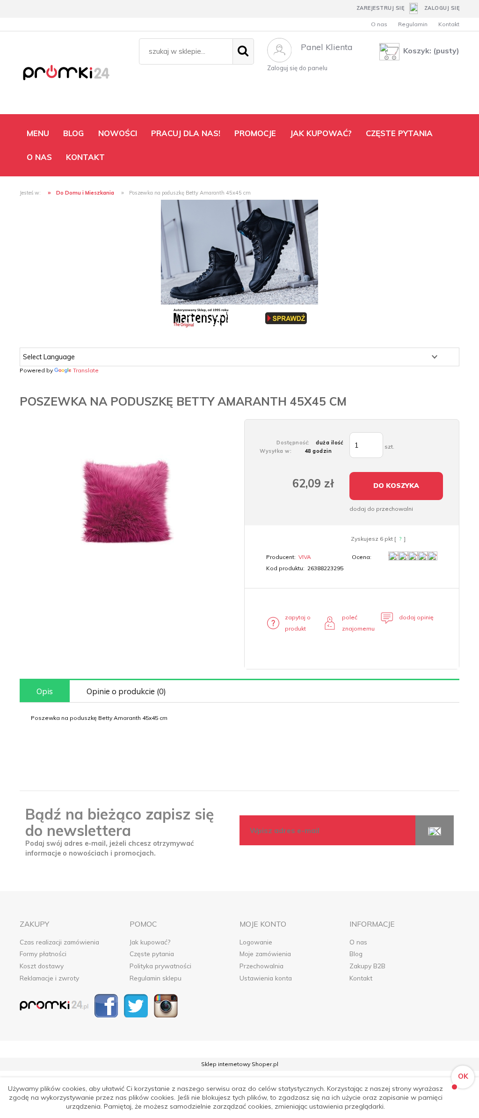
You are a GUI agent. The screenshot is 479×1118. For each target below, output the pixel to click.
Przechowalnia (261, 966)
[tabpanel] (239, 718)
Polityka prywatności (160, 966)
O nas (379, 24)
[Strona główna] (75, 74)
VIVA (304, 556)
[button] (294, 623)
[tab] (45, 691)
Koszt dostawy (42, 966)
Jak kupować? (150, 942)
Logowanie (256, 942)
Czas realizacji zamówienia (59, 942)
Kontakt (448, 24)
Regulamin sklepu (155, 978)
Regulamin (413, 24)
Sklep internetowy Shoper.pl (239, 1063)
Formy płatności (43, 954)
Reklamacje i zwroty (49, 978)
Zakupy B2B (367, 966)
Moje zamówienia (265, 954)
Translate (86, 370)
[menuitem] (38, 133)
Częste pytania (152, 954)
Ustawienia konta (266, 978)
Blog (356, 954)
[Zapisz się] (434, 830)
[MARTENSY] (239, 264)
